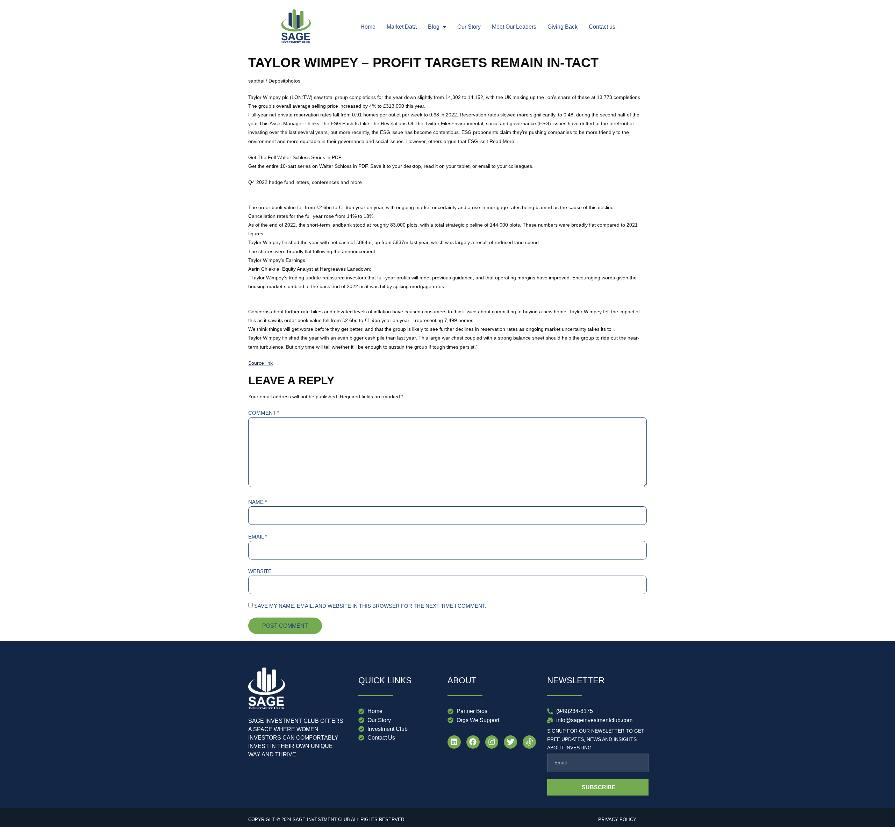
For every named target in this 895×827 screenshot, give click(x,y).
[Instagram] (492, 742)
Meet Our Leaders (514, 27)
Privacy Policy (617, 819)
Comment (263, 413)
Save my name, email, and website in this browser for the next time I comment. (370, 606)
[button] (437, 27)
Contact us (602, 27)
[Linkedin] (454, 742)
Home (367, 27)
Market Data (402, 27)
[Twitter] (510, 742)
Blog (433, 27)
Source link (260, 363)
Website (260, 571)
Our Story (469, 27)
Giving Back (562, 27)
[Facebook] (473, 742)
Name (257, 502)
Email (257, 537)
